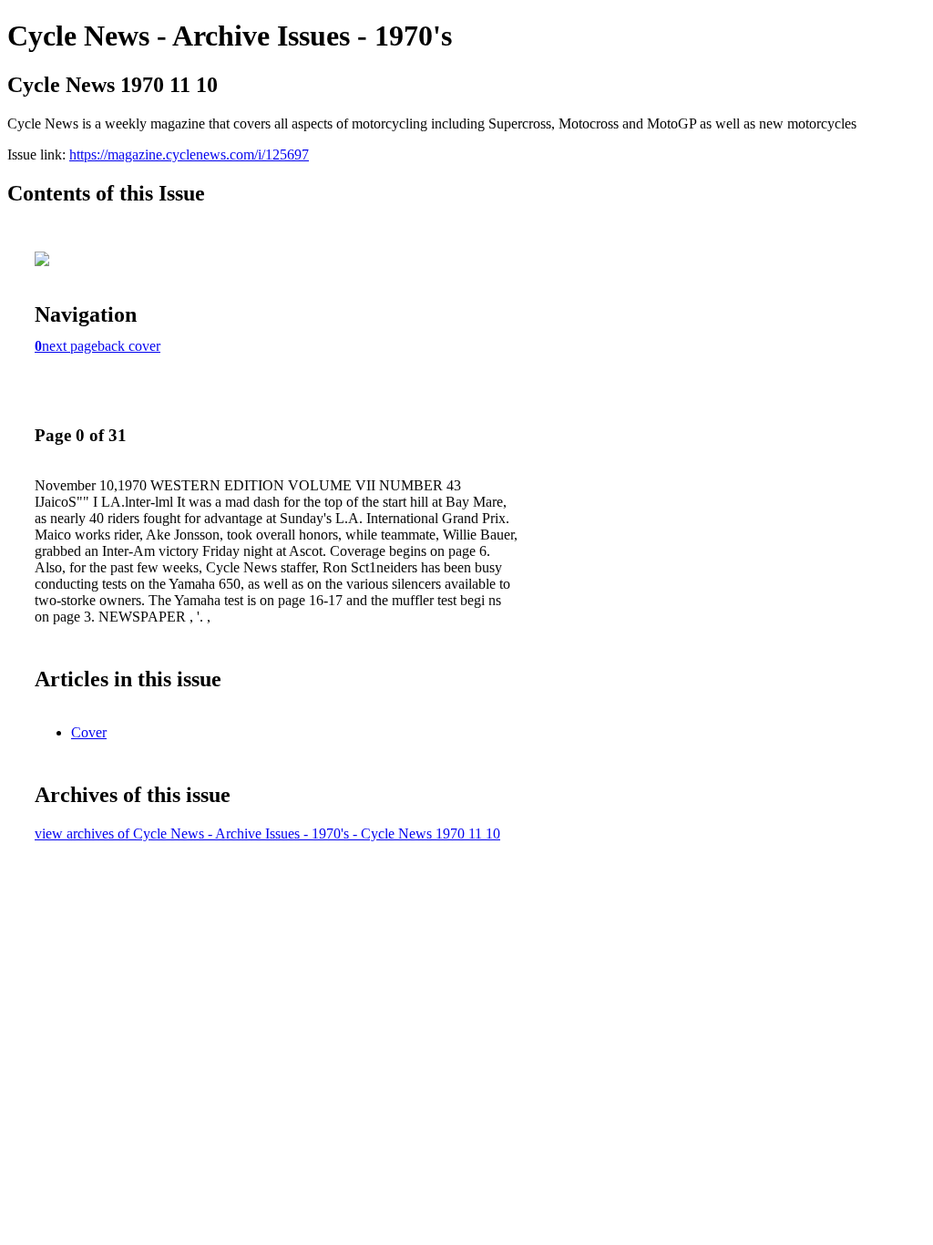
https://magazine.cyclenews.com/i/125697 (189, 154)
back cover (128, 346)
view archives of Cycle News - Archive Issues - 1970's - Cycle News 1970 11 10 (267, 833)
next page (69, 346)
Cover (89, 732)
